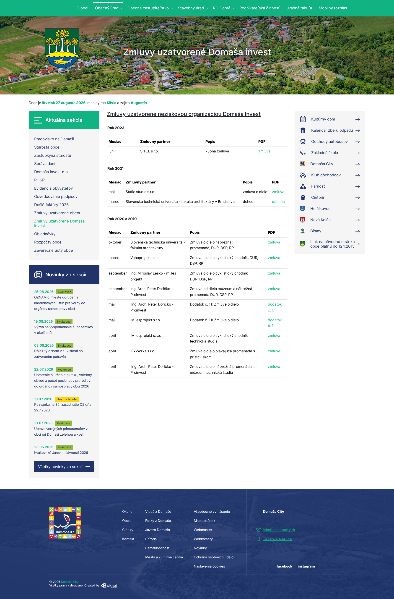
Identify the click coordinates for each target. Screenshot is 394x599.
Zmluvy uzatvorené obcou (57, 213)
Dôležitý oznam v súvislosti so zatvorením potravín (58, 354)
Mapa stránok (204, 520)
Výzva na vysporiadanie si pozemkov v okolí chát (63, 330)
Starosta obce (47, 147)
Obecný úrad (106, 8)
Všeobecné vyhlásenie (212, 511)
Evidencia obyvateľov (53, 188)
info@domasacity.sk (279, 530)
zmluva (264, 151)
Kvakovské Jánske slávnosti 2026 (61, 452)
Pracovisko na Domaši (54, 139)
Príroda (151, 539)
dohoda (278, 201)
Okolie (127, 511)
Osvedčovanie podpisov (56, 196)
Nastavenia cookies (209, 566)
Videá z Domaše (158, 511)
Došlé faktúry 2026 (51, 204)
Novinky (200, 548)
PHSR (39, 180)
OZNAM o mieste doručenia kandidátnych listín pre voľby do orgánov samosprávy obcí (59, 303)
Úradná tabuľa (299, 8)
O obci (82, 8)
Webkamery (203, 539)
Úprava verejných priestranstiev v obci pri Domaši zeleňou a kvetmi (61, 431)
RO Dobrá (221, 8)
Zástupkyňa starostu (52, 155)
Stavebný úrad (191, 8)
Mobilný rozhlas (333, 8)
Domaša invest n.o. (51, 172)
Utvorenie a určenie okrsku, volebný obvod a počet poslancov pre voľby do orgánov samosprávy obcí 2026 (63, 380)
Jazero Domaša (157, 530)
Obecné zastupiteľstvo (148, 8)
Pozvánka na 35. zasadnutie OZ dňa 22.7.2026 (62, 407)
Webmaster (203, 530)
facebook (284, 566)
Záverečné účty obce (53, 250)
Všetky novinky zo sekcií (60, 466)
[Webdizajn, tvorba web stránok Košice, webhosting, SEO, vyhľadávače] (108, 585)
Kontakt (128, 539)
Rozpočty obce (48, 242)
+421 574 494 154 (277, 539)
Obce (126, 520)
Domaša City (69, 581)
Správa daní (44, 163)
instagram (306, 566)
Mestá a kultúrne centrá (164, 557)
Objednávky (44, 234)
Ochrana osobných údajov (214, 557)
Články (127, 530)
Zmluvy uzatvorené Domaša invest (59, 223)
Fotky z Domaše (158, 520)
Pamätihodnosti (157, 548)
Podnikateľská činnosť (259, 8)
